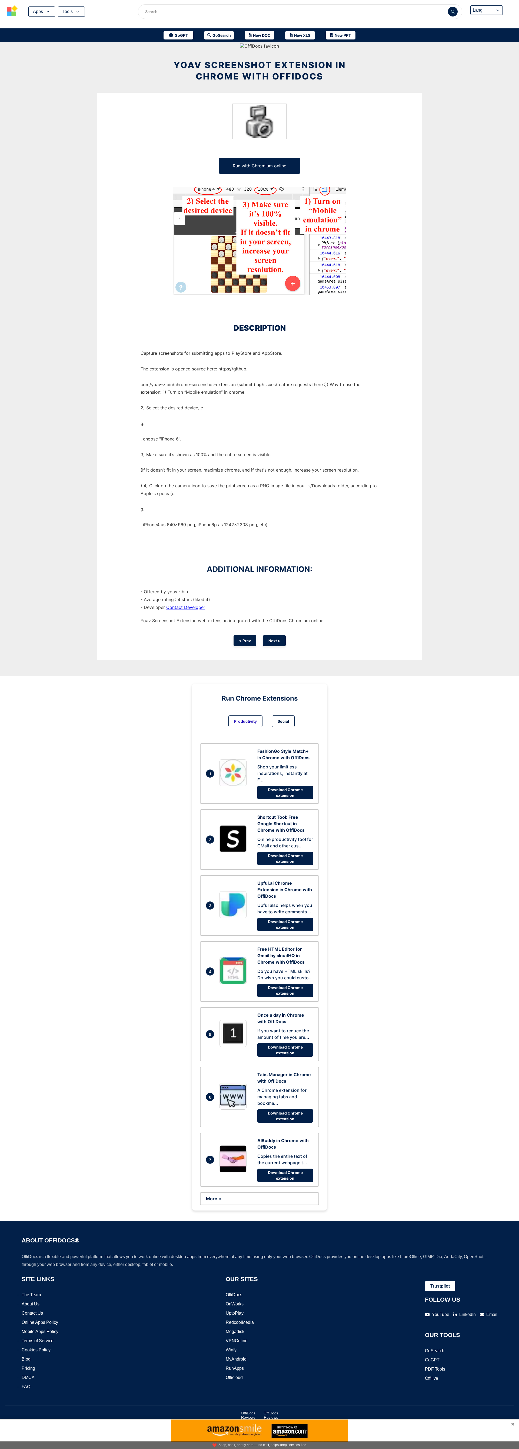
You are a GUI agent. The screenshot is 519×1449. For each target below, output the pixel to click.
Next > (274, 640)
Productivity (245, 721)
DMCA (28, 1377)
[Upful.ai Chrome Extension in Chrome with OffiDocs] (234, 916)
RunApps (235, 1368)
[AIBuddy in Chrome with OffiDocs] (234, 1170)
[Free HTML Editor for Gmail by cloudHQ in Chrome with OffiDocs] (234, 982)
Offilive (431, 1378)
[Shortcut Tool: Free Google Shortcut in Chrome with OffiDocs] (234, 850)
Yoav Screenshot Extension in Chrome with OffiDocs (260, 71)
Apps (38, 11)
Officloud (234, 1377)
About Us (30, 1304)
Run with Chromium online (259, 165)
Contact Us (32, 1313)
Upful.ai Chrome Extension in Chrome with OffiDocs (284, 889)
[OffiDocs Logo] (12, 12)
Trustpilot (440, 1286)
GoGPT (432, 1360)
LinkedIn (467, 1314)
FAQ (26, 1386)
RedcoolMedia (240, 1322)
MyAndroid (236, 1359)
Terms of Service (38, 1340)
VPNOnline (237, 1340)
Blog (26, 1359)
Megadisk (235, 1331)
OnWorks (235, 1304)
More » (213, 1198)
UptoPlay (235, 1313)
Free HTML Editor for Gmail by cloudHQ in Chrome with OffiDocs (281, 955)
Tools (67, 11)
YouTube (440, 1314)
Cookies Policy (36, 1350)
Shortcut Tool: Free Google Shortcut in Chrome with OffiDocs (281, 823)
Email (491, 1314)
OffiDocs (234, 1294)
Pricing (28, 1368)
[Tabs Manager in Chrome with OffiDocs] (234, 1108)
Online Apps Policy (40, 1322)
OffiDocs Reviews (248, 1415)
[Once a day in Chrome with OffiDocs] (234, 1045)
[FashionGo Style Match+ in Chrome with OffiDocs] (234, 784)
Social (283, 721)
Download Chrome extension (285, 792)
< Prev (245, 640)
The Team (31, 1294)
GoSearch (434, 1350)
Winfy (231, 1350)
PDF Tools (435, 1369)
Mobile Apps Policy (40, 1331)
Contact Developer (185, 607)
